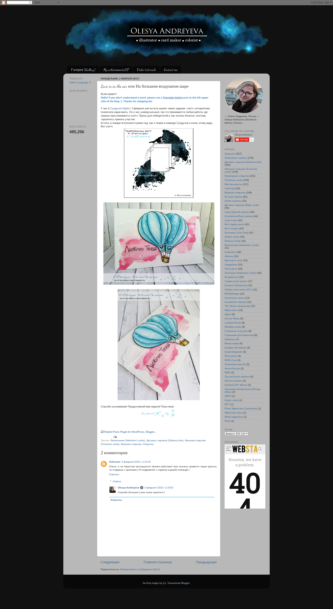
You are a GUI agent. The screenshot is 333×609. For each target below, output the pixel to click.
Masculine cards (233, 260)
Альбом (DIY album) (236, 385)
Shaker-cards (232, 237)
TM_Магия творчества (237, 306)
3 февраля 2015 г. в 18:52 (158, 487)
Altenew (229, 256)
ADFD (228, 396)
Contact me (170, 70)
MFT (227, 404)
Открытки (148, 444)
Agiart (228, 314)
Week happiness (234, 417)
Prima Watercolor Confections (241, 408)
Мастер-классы (233, 184)
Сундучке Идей (119, 108)
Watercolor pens (233, 412)
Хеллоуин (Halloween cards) (240, 273)
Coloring (229, 188)
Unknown (114, 462)
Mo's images (231, 228)
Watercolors (231, 310)
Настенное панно (235, 298)
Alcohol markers (233, 381)
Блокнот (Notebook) (236, 285)
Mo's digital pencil (234, 224)
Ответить (114, 474)
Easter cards (231, 400)
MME (227, 372)
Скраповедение (233, 352)
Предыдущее (206, 562)
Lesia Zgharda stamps (237, 212)
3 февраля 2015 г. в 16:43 (136, 462)
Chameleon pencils (235, 364)
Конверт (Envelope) (235, 347)
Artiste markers (233, 201)
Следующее (110, 562)
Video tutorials (146, 70)
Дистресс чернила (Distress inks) (165, 440)
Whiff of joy (231, 360)
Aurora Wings (232, 318)
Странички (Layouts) (236, 331)
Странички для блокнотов (239, 335)
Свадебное (231, 264)
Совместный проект (236, 281)
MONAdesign (232, 293)
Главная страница (158, 562)
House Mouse (232, 368)
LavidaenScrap (233, 322)
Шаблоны (230, 339)
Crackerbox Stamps (235, 302)
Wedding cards (233, 327)
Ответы (117, 481)
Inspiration (230, 252)
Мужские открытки (131, 444)
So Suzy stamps (233, 196)
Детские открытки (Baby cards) (242, 205)
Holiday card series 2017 (238, 289)
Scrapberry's (231, 277)
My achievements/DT (116, 70)
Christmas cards (233, 180)
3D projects (231, 356)
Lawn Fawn (231, 220)
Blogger (185, 583)
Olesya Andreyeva (128, 487)
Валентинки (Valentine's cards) (128, 440)
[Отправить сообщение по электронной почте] (115, 436)
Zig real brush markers (237, 376)
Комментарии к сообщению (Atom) (140, 569)
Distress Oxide (233, 241)
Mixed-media (232, 343)
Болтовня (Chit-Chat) (236, 232)
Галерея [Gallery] (83, 70)
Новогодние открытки (237, 176)
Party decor (231, 268)
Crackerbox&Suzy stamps (239, 216)
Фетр (227, 421)
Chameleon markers (236, 158)
